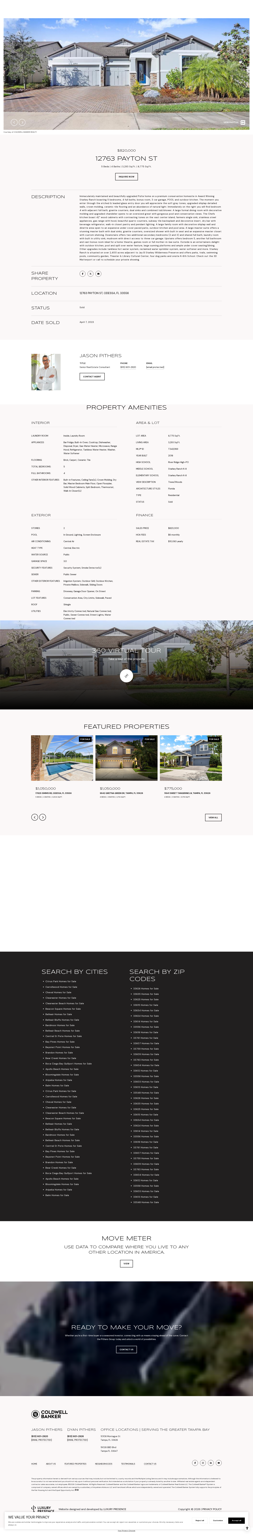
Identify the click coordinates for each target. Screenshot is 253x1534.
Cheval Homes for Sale (58, 992)
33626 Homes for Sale (146, 988)
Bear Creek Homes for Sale (61, 1058)
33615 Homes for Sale (145, 1005)
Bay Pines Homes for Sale (60, 1041)
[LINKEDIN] (211, 1463)
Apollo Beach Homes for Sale (62, 1069)
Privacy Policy (212, 1509)
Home (34, 1463)
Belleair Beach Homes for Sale (63, 1030)
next (22, 122)
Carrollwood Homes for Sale (61, 987)
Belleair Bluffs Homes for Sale (62, 1019)
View (126, 1263)
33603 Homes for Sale (146, 1081)
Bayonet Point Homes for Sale (63, 1047)
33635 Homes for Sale (146, 994)
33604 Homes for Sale (146, 1065)
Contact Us (150, 1464)
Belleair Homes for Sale (59, 1014)
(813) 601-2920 (128, 367)
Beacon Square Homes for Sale (63, 1008)
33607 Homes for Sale (146, 1043)
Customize (218, 1520)
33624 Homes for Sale (146, 1015)
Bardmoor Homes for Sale (60, 1025)
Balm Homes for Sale (57, 1085)
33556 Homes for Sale (146, 1027)
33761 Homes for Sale (145, 1038)
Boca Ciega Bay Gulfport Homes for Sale (69, 1063)
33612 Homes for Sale (145, 1070)
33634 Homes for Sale (146, 1010)
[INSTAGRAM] (203, 1463)
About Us (51, 1463)
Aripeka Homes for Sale (59, 1080)
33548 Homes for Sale (146, 1092)
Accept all (236, 1520)
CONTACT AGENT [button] (92, 376)
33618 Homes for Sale (145, 1032)
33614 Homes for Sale (145, 1021)
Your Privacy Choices (126, 1530)
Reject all (200, 1520)
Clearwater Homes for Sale (61, 997)
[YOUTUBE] (219, 1463)
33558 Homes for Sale (146, 1076)
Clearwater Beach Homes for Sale (65, 1003)
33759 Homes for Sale (146, 1048)
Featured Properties (75, 1463)
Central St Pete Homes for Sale (64, 1036)
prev (14, 122)
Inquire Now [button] (126, 176)
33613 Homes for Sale (145, 1087)
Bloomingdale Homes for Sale (62, 1074)
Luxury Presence (115, 1509)
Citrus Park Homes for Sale (61, 981)
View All (213, 817)
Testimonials (128, 1463)
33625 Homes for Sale (146, 999)
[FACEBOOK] (195, 1463)
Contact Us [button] (126, 1349)
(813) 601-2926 (75, 1436)
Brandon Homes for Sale (59, 1052)
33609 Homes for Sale (146, 1054)
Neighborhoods (103, 1463)
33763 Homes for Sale (146, 1059)
